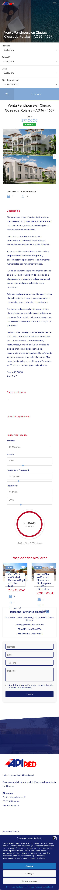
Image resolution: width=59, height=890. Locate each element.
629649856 (36, 629)
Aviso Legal (48, 887)
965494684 (37, 633)
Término (11, 440)
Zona (4, 68)
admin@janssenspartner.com (30, 624)
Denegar (29, 873)
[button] (55, 838)
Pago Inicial (12, 485)
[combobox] (29, 50)
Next (54, 156)
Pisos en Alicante (11, 831)
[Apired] (8, 4)
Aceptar (29, 866)
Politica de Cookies (14, 887)
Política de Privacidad (21, 687)
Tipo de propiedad (10, 80)
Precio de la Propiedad (18, 470)
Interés (10, 454)
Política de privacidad (33, 887)
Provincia (6, 45)
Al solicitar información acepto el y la (31, 686)
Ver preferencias (29, 881)
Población (6, 57)
